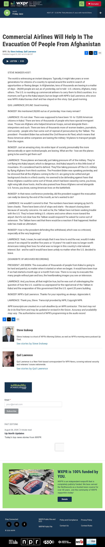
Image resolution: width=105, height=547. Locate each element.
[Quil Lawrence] (8, 359)
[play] (7, 12)
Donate (95, 4)
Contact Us (64, 526)
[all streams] (101, 13)
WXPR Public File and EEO (47, 520)
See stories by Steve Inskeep (32, 343)
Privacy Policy (86, 520)
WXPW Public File (45, 527)
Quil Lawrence (30, 51)
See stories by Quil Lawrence (32, 368)
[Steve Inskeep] (8, 334)
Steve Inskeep (17, 51)
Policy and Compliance (69, 520)
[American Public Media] (64, 542)
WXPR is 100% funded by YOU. (78, 474)
